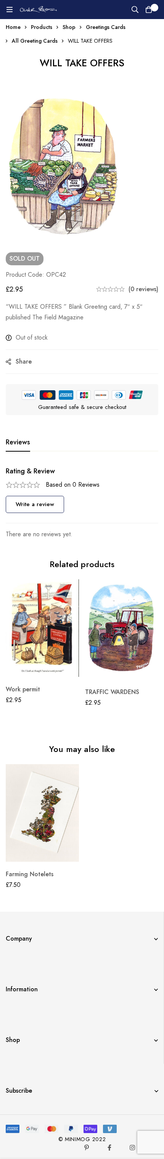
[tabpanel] (82, 503)
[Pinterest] (87, 1148)
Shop (69, 27)
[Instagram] (132, 1148)
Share (24, 361)
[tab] (18, 442)
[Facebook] (109, 1148)
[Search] (135, 9)
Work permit (23, 689)
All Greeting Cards (35, 41)
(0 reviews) (143, 289)
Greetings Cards (105, 27)
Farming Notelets (29, 874)
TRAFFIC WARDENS (112, 692)
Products (41, 27)
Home (13, 27)
